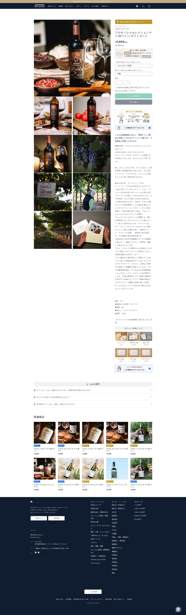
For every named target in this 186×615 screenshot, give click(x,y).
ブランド (86, 6)
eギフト (78, 6)
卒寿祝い (115, 566)
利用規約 (129, 599)
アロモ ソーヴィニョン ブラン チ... (116, 486)
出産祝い (115, 523)
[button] (143, 6)
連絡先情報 (108, 599)
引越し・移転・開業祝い (120, 537)
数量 (116, 78)
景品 (113, 573)
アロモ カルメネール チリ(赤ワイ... (68, 450)
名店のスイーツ (96, 505)
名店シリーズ (95, 539)
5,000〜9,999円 (139, 512)
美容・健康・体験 (97, 546)
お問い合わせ (59, 599)
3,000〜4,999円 (139, 509)
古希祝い (115, 555)
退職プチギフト (117, 548)
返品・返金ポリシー (119, 599)
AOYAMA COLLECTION (98, 559)
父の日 (114, 512)
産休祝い (115, 519)
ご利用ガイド (105, 6)
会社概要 (68, 599)
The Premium (95, 563)
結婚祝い (115, 516)
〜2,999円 (137, 505)
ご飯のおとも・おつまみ (99, 535)
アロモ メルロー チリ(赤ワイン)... (44, 450)
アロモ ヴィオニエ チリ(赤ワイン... (68, 486)
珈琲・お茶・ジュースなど (100, 532)
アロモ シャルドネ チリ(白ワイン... (141, 450)
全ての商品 (95, 6)
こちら (50, 548)
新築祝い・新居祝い (119, 541)
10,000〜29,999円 (140, 516)
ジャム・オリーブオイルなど (100, 527)
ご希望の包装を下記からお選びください (128, 62)
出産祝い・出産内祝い (98, 556)
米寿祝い (115, 562)
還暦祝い (115, 551)
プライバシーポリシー (97, 599)
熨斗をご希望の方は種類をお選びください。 (129, 70)
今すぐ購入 (133, 102)
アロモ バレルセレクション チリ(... (44, 486)
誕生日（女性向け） (119, 505)
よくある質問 (93, 591)
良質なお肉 (94, 509)
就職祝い (115, 544)
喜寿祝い (115, 559)
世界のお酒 (94, 522)
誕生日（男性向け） (119, 509)
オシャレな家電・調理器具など (100, 551)
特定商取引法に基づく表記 (80, 599)
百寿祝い (115, 569)
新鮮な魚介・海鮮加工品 (99, 512)
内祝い (114, 526)
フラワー (94, 543)
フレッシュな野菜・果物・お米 (100, 517)
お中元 (114, 530)
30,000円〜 (138, 519)
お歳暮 (114, 534)
